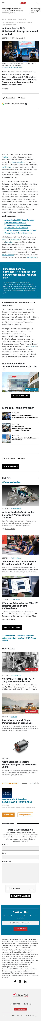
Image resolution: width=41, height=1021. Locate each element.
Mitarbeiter (32, 347)
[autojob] (34, 783)
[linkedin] (25, 981)
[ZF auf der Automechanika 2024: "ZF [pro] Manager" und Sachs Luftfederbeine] (20, 586)
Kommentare (10, 98)
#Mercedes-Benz (16, 675)
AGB (13, 1016)
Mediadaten (15, 1004)
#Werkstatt (20, 636)
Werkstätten (6, 167)
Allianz (4, 239)
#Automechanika (11, 482)
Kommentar (6, 861)
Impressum (7, 1016)
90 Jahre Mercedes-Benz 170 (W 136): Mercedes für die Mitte (18, 680)
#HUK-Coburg (31, 638)
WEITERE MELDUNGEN (12, 628)
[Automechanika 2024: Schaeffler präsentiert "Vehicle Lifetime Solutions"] (20, 495)
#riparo (5, 640)
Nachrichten (12, 19)
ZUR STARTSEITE (11, 466)
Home (4, 19)
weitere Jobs (8, 815)
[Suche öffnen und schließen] (37, 3)
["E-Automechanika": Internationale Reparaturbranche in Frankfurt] (20, 545)
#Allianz (21, 638)
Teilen (23, 98)
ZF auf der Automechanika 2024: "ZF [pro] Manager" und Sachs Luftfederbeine (20, 606)
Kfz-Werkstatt (22, 19)
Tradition (5, 157)
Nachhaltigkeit (32, 257)
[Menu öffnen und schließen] (3, 3)
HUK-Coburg (15, 239)
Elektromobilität (8, 255)
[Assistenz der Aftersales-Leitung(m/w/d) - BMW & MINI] (7, 793)
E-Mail (4, 845)
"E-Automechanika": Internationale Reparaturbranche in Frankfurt (19, 562)
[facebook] (15, 981)
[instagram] (20, 981)
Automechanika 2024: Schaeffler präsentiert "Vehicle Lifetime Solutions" (18, 515)
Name (4, 853)
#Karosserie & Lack (9, 638)
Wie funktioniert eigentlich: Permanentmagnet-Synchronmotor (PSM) (19, 764)
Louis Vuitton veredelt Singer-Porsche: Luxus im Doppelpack (17, 721)
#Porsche (14, 717)
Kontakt (27, 1004)
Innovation (9, 242)
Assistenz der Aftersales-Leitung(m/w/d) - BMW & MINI (17, 800)
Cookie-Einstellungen (31, 1016)
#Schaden (29, 636)
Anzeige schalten (25, 815)
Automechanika (17, 162)
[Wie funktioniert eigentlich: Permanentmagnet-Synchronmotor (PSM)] (20, 745)
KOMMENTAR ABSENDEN (20, 896)
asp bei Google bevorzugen (14, 104)
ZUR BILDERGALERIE (20, 396)
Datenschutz (20, 1016)
